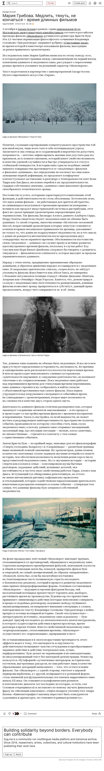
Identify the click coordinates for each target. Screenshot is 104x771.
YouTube (90, 760)
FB (75, 760)
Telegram (70, 760)
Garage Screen (9, 12)
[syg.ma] (4, 3)
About (18, 754)
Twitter (95, 760)
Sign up (8, 754)
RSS (100, 760)
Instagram (82, 760)
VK (77, 760)
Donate (51, 3)
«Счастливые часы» (75, 42)
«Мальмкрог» (35, 36)
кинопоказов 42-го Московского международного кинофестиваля (42, 30)
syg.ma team (8, 23)
